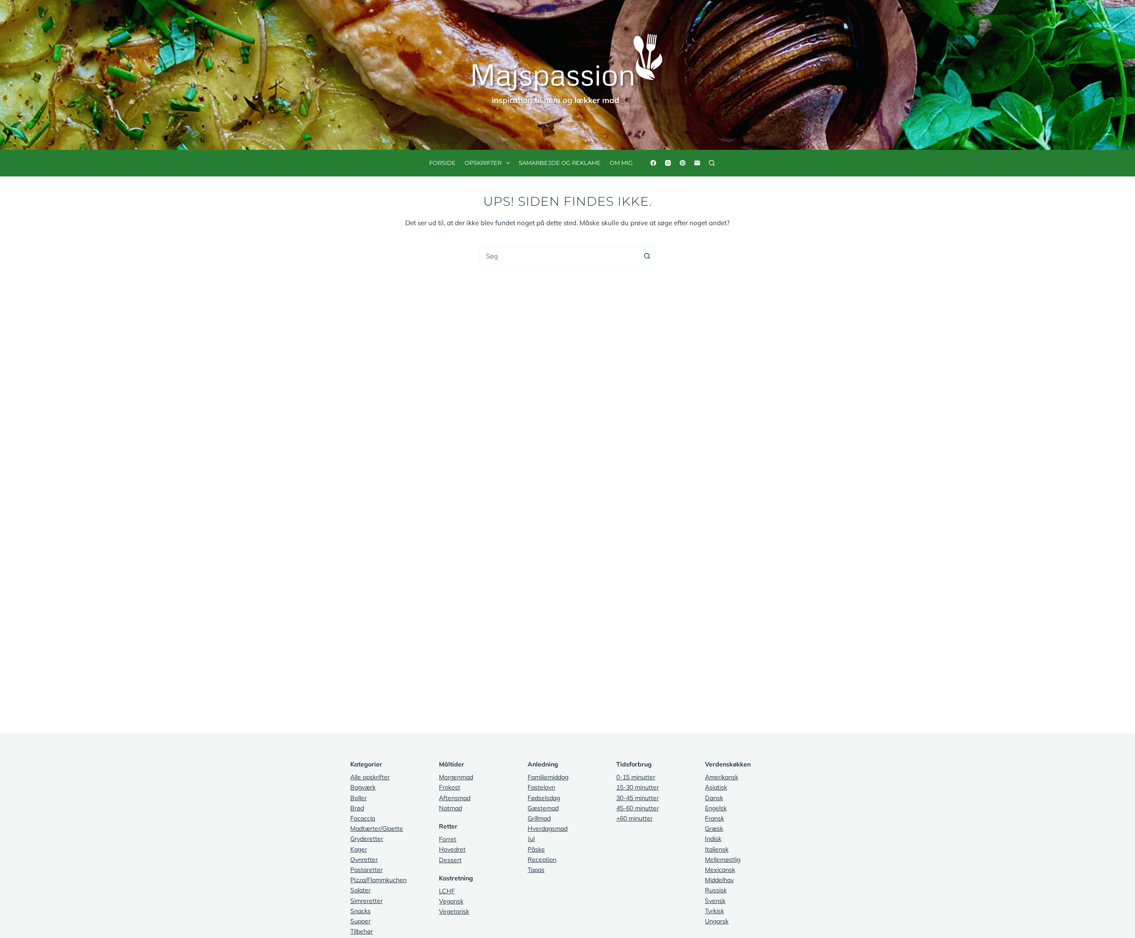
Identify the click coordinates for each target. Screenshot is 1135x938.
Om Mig (621, 162)
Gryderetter (366, 839)
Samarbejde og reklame (560, 162)
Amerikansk (721, 777)
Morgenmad (456, 777)
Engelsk (716, 808)
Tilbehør (361, 931)
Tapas (536, 870)
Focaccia (362, 818)
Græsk (714, 828)
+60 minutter (634, 818)
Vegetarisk (454, 911)
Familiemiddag (548, 777)
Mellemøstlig (722, 860)
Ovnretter (364, 860)
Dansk (714, 798)
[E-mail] (697, 163)
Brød (357, 808)
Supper (360, 921)
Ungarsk (716, 921)
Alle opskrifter (370, 777)
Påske (536, 849)
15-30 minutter (637, 787)
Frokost (449, 787)
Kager (358, 849)
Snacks (360, 911)
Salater (360, 890)
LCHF (447, 891)
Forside (442, 162)
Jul (531, 839)
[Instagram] (668, 163)
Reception (542, 860)
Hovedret (452, 849)
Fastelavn (541, 787)
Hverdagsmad (548, 828)
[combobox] (558, 255)
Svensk (715, 901)
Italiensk (716, 849)
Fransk (714, 818)
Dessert (450, 860)
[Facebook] (653, 163)
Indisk (713, 839)
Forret (447, 839)
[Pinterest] (682, 163)
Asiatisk (716, 787)
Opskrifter (483, 162)
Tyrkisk (714, 911)
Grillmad (539, 818)
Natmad (450, 808)
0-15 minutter (635, 777)
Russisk (716, 890)
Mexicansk (720, 870)
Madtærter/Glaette (376, 828)
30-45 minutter (637, 798)
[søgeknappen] (647, 256)
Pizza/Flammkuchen (378, 880)
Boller (358, 798)
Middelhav (719, 880)
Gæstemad (543, 808)
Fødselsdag (544, 798)
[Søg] (712, 163)
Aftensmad (454, 798)
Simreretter (366, 901)
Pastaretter (366, 870)
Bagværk (363, 787)
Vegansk (451, 901)
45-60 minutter (637, 808)
